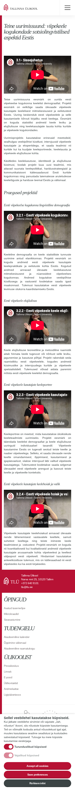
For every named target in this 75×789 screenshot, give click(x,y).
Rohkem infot (37, 783)
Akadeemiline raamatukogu (19, 648)
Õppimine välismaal (15, 642)
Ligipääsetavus (12, 694)
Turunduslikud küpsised (30, 746)
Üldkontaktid (11, 683)
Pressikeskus (11, 665)
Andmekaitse (11, 688)
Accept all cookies (37, 765)
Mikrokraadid (11, 613)
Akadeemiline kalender (17, 637)
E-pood (8, 677)
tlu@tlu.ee (27, 587)
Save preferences (37, 774)
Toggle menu (67, 7)
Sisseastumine (12, 619)
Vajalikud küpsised (26, 755)
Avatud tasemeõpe (14, 608)
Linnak (7, 671)
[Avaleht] (27, 7)
